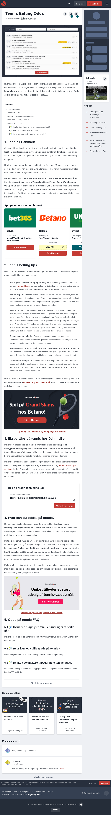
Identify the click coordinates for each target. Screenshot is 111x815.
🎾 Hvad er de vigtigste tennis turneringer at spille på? (30, 127)
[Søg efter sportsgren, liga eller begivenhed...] (69, 4)
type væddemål (23, 286)
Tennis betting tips (13, 113)
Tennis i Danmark (13, 109)
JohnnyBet (13, 19)
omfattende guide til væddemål (36, 382)
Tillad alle (104, 783)
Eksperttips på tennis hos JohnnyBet (20, 116)
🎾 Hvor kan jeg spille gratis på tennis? (24, 131)
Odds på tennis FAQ (14, 123)
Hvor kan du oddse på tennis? (18, 120)
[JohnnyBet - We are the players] (4, 4)
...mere (61, 769)
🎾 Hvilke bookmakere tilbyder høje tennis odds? (28, 134)
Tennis (55, 810)
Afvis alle (92, 783)
